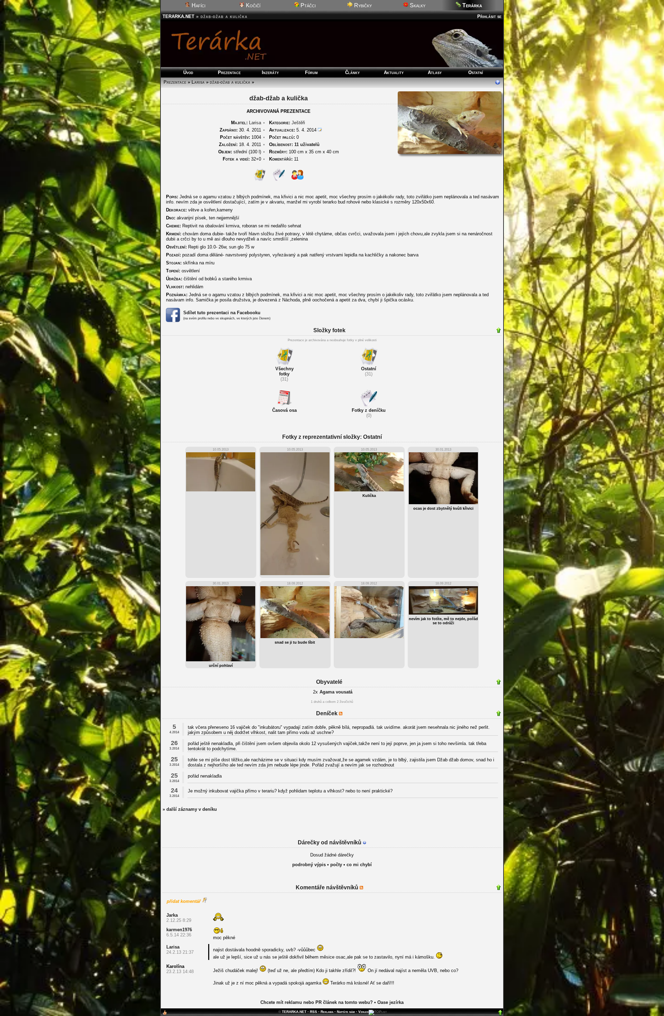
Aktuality (394, 72)
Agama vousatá (336, 692)
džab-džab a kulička (230, 82)
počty (336, 864)
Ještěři (298, 122)
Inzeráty (270, 72)
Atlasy (435, 72)
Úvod (188, 72)
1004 (240, 137)
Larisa (198, 82)
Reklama (327, 1012)
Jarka (172, 915)
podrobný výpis (309, 864)
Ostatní (475, 72)
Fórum (311, 72)
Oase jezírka (390, 1002)
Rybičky (362, 5)
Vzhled (363, 1012)
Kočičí (252, 5)
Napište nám (346, 1012)
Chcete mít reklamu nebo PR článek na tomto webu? (316, 1002)
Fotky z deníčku (369, 410)
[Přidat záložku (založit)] (164, 1014)
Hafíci (197, 5)
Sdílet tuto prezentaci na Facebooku (221, 312)
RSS (313, 1012)
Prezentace (229, 72)
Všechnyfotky (284, 371)
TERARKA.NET (178, 16)
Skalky (416, 5)
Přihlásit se (489, 16)
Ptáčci (307, 5)
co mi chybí (359, 864)
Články (352, 72)
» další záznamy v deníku (190, 809)
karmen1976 (179, 929)
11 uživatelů (307, 144)
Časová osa (284, 410)
